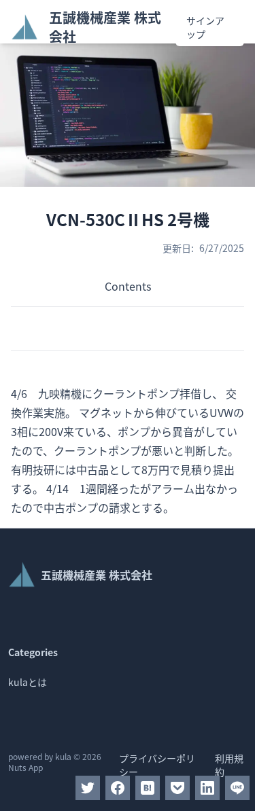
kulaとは (27, 682)
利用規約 (229, 764)
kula (63, 756)
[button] (87, 788)
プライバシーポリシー (157, 764)
